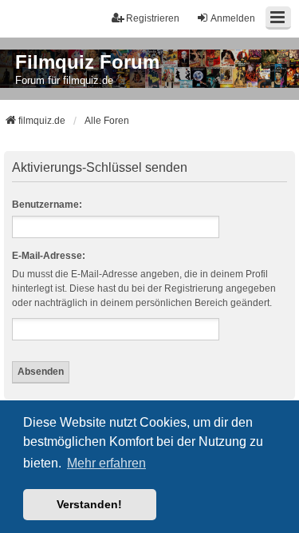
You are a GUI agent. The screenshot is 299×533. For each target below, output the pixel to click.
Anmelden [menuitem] (232, 18)
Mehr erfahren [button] (106, 463)
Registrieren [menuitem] (152, 18)
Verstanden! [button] (89, 504)
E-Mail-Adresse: (48, 255)
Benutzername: (47, 204)
